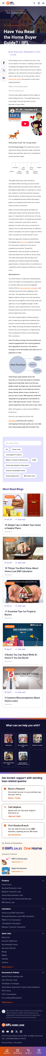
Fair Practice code (9, 980)
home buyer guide (15, 79)
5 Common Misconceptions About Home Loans (22, 699)
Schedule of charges (10, 984)
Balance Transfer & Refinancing (17, 460)
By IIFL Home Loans (16, 52)
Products (5, 880)
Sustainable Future (10, 944)
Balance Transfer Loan (11, 892)
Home (6, 11)
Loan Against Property (14, 455)
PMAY (34, 460)
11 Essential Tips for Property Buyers (20, 612)
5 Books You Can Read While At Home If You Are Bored (21, 656)
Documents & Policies (10, 972)
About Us (6, 937)
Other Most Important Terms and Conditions (21, 987)
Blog (12, 11)
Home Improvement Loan (12, 895)
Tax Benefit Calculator (11, 923)
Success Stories (9, 948)
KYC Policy (6, 991)
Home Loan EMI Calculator (13, 913)
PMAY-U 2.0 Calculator (11, 920)
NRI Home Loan (8, 902)
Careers (5, 962)
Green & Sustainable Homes (15, 470)
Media (4, 955)
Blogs (4, 952)
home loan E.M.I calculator (29, 288)
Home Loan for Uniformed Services (16, 899)
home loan (24, 242)
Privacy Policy (7, 1043)
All (7, 449)
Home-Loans (21, 11)
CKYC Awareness (9, 994)
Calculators (6, 909)
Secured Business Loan (11, 888)
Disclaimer (18, 1043)
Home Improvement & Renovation (17, 465)
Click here (12, 421)
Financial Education (12, 476)
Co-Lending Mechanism (12, 998)
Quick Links (6, 933)
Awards (5, 959)
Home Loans (16, 449)
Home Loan (6, 885)
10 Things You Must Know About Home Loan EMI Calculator (21, 569)
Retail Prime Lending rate (12, 976)
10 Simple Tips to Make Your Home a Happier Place (23, 526)
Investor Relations (9, 941)
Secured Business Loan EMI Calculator (18, 916)
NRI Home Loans (29, 476)
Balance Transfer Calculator (14, 927)
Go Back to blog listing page (17, 25)
